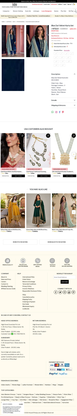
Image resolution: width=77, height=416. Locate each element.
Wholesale (54, 4)
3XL (68, 57)
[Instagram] (65, 292)
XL (56, 57)
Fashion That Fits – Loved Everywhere (38, 16)
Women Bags (16, 385)
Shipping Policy (27, 299)
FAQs (24, 295)
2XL (62, 57)
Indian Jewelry (5, 385)
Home (3, 21)
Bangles (60, 385)
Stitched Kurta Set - (60, 46)
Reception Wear (54, 400)
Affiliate (60, 4)
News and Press (6, 279)
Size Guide (67, 50)
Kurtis (19, 394)
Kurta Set (28, 11)
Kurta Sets (65, 402)
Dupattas (42, 397)
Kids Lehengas (33, 400)
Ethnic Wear (67, 394)
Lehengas (36, 11)
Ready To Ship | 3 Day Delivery (64, 16)
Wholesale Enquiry (28, 306)
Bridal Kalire (51, 397)
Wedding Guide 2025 (37, 4)
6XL (69, 61)
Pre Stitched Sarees (7, 397)
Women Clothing (18, 11)
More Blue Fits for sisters (57, 242)
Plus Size (63, 11)
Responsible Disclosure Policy (31, 291)
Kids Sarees (43, 400)
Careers (3, 281)
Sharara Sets (26, 402)
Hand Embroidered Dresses (51, 402)
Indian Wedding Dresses (43, 394)
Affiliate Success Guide (8, 288)
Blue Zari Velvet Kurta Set (32, 21)
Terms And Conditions (29, 284)
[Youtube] (69, 292)
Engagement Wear (67, 400)
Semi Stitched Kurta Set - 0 (63, 43)
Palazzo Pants (57, 394)
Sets (14, 21)
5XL (63, 61)
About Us (4, 277)
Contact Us (4, 284)
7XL (56, 65)
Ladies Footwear (27, 385)
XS (56, 53)
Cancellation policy (28, 297)
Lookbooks (25, 309)
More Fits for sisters (20, 242)
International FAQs (28, 277)
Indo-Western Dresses (8, 394)
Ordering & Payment (28, 302)
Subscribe (65, 282)
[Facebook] (56, 292)
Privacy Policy (26, 286)
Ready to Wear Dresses (22, 397)
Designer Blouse (28, 394)
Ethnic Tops (60, 397)
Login (64, 4)
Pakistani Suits (36, 402)
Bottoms (35, 397)
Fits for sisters (20, 21)
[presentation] (3, 154)
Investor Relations (28, 288)
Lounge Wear (5, 400)
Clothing (8, 21)
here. (12, 412)
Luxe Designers (47, 11)
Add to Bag (18, 175)
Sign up (69, 4)
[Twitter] (60, 292)
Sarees (56, 11)
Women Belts (39, 385)
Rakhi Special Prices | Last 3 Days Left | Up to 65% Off (13, 16)
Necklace (48, 385)
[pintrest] (73, 292)
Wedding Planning (7, 286)
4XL (56, 61)
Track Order (47, 4)
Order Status (26, 279)
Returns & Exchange (28, 281)
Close (21, 404)
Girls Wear (23, 400)
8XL (63, 65)
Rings (54, 385)
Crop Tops (15, 400)
